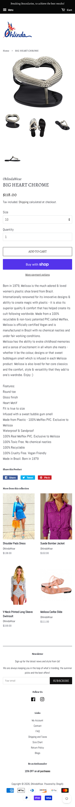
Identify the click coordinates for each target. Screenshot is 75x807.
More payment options (37, 274)
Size (5, 212)
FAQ (38, 731)
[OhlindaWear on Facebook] (33, 700)
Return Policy (37, 747)
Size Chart (37, 742)
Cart (69, 10)
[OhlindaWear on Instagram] (42, 700)
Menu (10, 10)
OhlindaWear (37, 784)
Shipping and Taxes (37, 736)
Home (6, 50)
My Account (37, 720)
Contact (38, 725)
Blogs (37, 753)
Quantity (8, 229)
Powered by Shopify (53, 784)
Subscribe (61, 681)
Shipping (23, 202)
